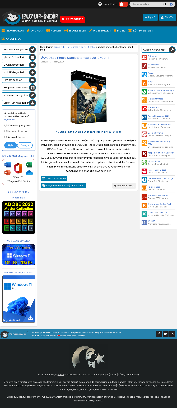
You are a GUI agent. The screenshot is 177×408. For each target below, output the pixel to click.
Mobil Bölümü (89, 332)
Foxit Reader (154, 186)
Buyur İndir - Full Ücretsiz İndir (69, 47)
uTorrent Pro (154, 161)
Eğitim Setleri (143, 30)
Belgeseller (77, 30)
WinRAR (151, 221)
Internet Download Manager (161, 90)
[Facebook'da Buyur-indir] (159, 334)
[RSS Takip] (172, 334)
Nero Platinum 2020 (157, 170)
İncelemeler (101, 30)
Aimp (150, 81)
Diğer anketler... (11, 119)
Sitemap (65, 335)
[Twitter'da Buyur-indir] (166, 334)
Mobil (121, 30)
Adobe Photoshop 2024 (158, 116)
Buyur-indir (52, 335)
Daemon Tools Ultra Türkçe (160, 178)
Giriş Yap (169, 17)
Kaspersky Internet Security (161, 152)
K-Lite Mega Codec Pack (159, 204)
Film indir (65, 332)
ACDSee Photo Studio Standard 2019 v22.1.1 (76, 58)
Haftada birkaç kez (17, 131)
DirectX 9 (163, 212)
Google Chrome (155, 133)
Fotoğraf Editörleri (74, 185)
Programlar (14, 30)
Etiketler (91, 47)
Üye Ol (152, 17)
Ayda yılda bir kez (16, 137)
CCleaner (152, 56)
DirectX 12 (152, 212)
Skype (150, 73)
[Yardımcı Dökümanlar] (100, 4)
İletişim (81, 335)
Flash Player (153, 64)
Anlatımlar (13, 38)
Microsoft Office (155, 98)
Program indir (53, 185)
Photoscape (153, 107)
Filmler (55, 30)
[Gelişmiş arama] (172, 6)
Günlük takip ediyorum (19, 125)
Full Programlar (39, 332)
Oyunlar (36, 30)
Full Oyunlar (53, 332)
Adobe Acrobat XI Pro (157, 195)
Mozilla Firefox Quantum (159, 124)
